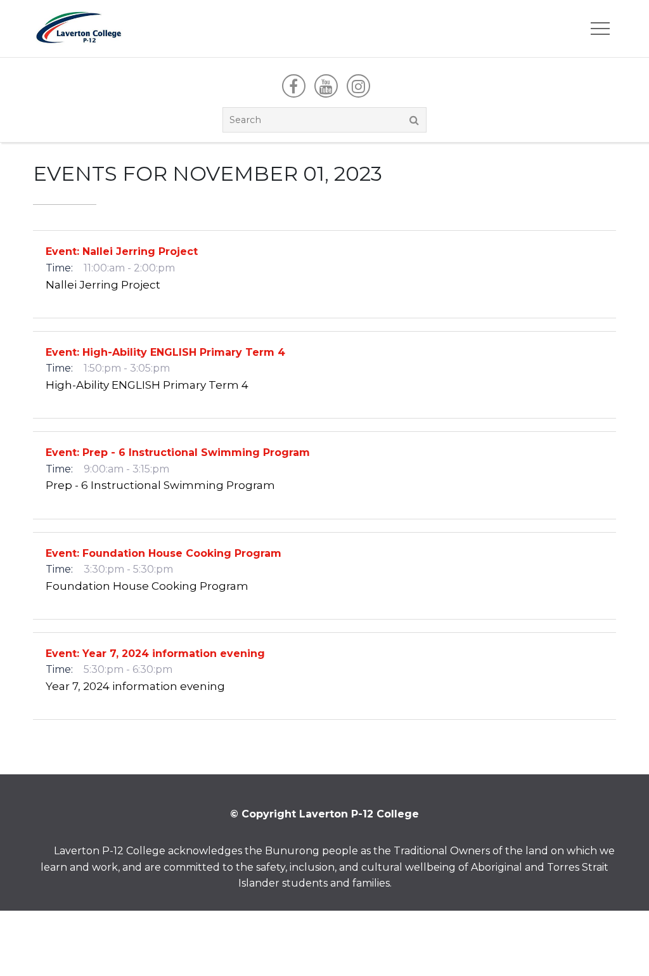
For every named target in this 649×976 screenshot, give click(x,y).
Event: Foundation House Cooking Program (163, 553)
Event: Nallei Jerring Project (122, 251)
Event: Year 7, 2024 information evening (155, 653)
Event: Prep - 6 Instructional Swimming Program (178, 452)
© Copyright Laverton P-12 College (324, 814)
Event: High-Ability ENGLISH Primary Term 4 (165, 352)
